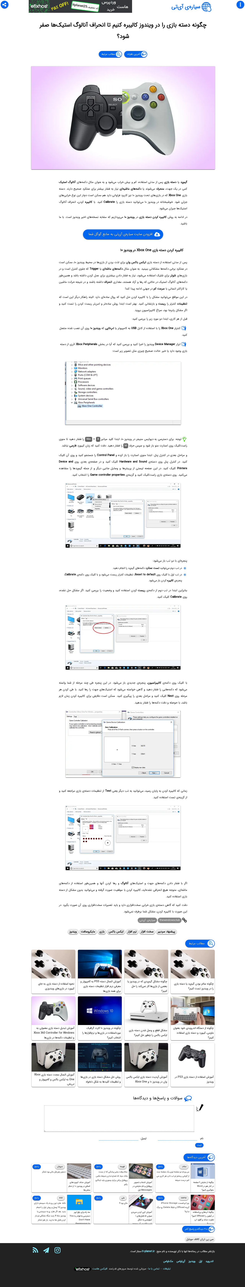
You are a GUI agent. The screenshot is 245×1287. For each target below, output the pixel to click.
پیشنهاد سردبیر (166, 931)
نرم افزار (132, 931)
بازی (102, 931)
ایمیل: (143, 1138)
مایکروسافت (88, 931)
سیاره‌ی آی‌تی (186, 7)
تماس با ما (153, 1269)
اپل (200, 1261)
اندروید (209, 1261)
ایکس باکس (116, 931)
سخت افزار (147, 931)
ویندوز (73, 931)
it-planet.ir (148, 1251)
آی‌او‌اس (180, 1261)
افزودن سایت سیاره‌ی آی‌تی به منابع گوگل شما (120, 234)
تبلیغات (167, 1269)
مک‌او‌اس (168, 1261)
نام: (201, 1138)
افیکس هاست (99, 1269)
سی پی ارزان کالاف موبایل (200, 1239)
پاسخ (160, 1166)
